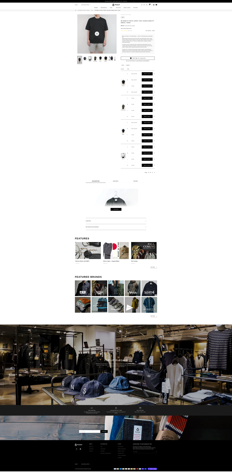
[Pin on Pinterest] (150, 172)
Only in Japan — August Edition (111, 261)
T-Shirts (127, 65)
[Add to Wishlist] (154, 73)
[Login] (146, 4)
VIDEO (123, 17)
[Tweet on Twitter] (152, 172)
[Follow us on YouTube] (156, 4)
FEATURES (135, 7)
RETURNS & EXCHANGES (106, 453)
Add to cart (147, 73)
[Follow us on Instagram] (153, 4)
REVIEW (135, 181)
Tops (92, 10)
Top (75, 10)
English (76, 4)
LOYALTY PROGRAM (122, 455)
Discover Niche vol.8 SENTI (82, 261)
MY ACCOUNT (120, 446)
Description (95, 181)
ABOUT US (91, 446)
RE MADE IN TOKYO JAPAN (83, 10)
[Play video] (97, 34)
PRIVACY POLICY (121, 451)
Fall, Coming (134, 261)
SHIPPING (103, 451)
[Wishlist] (144, 4)
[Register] (156, 451)
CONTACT (91, 451)
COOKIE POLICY (121, 453)
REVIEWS (120, 457)
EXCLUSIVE (118, 7)
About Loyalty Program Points (126, 28)
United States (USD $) (85, 4)
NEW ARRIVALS (104, 7)
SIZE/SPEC (116, 181)
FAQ (101, 446)
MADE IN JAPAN (127, 7)
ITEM (111, 7)
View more (116, 209)
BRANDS (96, 7)
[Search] (141, 4)
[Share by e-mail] (154, 172)
